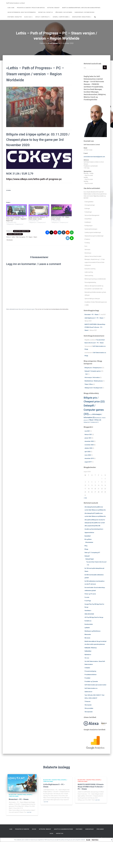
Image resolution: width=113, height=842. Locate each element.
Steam (35, 237)
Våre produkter (89, 708)
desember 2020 (89, 441)
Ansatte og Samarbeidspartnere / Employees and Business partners (81, 7)
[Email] (68, 238)
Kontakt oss (88, 621)
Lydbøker (87, 627)
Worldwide (10, 240)
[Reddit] (68, 232)
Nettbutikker (88, 651)
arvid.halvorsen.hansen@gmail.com (94, 156)
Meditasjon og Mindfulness (92, 631)
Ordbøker (87, 667)
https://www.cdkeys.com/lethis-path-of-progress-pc (34, 179)
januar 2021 (88, 438)
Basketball (88, 536)
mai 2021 (87, 431)
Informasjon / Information (92, 377)
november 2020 (89, 444)
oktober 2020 (88, 448)
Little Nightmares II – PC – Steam (94, 318)
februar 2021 (88, 434)
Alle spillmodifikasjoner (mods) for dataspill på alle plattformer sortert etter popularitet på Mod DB (95, 522)
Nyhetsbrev (88, 654)
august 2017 (88, 462)
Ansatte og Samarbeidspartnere (94, 529)
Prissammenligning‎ (90, 671)
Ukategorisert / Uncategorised (93, 387)
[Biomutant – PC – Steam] (22, 782)
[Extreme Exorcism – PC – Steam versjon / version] (61, 210)
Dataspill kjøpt (89, 559)
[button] (32, 17)
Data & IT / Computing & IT (42, 17)
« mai (85, 498)
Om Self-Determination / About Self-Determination (22, 12)
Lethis (13, 237)
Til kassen (87, 701)
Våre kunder (88, 705)
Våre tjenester (89, 711)
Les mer (29, 812)
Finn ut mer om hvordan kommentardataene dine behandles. (52, 309)
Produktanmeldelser (91, 674)
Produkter (87, 678)
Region (31, 237)
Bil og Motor (88, 539)
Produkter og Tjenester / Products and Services (31, 7)
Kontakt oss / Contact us (45, 12)
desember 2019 (89, 458)
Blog (86, 545)
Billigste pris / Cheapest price (21, 231)
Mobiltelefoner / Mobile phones (81, 17)
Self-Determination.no (91, 688)
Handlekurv (88, 610)
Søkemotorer (88, 691)
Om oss (87, 658)
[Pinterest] (55, 232)
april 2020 (87, 451)
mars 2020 (88, 455)
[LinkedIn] (59, 232)
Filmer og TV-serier (90, 594)
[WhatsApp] (72, 232)
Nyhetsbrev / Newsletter (15, 17)
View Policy (95, 839)
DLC (86, 374)
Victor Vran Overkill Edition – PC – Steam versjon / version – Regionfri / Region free (16, 218)
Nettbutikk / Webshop (53, 7)
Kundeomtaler (89, 624)
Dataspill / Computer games (61, 17)
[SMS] (72, 238)
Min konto (87, 638)
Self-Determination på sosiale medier (95, 685)
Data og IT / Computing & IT (92, 552)
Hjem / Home (11, 7)
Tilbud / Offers (89, 384)
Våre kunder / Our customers (63, 12)
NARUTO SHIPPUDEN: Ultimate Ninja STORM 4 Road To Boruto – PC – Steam (95, 327)
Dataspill (87, 556)
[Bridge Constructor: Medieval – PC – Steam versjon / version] (39, 210)
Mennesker (88, 634)
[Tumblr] (64, 232)
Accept (88, 839)
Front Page (88, 600)
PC (27, 237)
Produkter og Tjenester (91, 681)
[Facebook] (47, 232)
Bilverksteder (89, 542)
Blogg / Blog (28, 17)
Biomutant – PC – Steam (91, 314)
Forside (87, 597)
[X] (51, 232)
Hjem (10, 829)
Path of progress (20, 237)
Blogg (86, 549)
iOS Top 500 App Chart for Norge (94, 617)
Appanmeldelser (89, 532)
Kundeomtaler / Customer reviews (84, 12)
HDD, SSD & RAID (89, 614)
